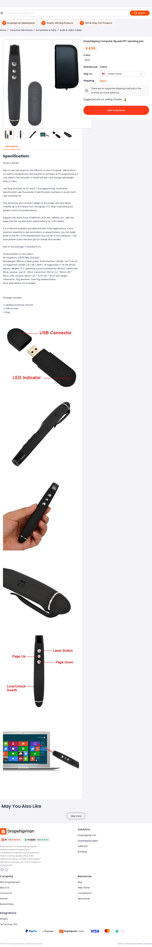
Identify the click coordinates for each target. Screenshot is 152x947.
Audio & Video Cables (71, 30)
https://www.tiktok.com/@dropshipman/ (2, 869)
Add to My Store (116, 110)
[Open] (141, 74)
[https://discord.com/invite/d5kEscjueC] (6, 869)
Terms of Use (123, 943)
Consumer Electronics (21, 30)
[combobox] (118, 74)
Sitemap (148, 943)
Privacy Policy (137, 943)
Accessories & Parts (46, 30)
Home (3, 30)
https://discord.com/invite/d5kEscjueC (7, 869)
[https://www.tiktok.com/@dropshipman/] (2, 869)
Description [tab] (11, 146)
